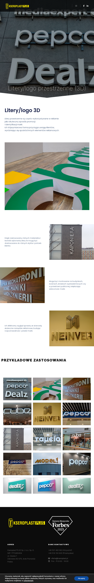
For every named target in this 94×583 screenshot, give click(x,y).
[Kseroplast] (17, 6)
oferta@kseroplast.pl (59, 558)
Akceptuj (81, 578)
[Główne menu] (76, 5)
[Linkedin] (87, 5)
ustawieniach (28, 581)
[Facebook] (83, 5)
